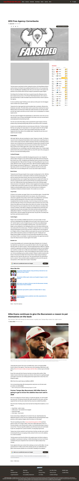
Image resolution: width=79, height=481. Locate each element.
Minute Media (9, 477)
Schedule (32, 1)
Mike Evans (16, 460)
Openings (25, 470)
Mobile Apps (65, 470)
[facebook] (70, 1)
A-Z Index (41, 474)
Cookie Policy (65, 472)
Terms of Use (53, 472)
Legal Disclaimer (14, 474)
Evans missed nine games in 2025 (33, 422)
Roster (42, 1)
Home (12, 303)
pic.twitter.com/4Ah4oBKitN (17, 386)
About (12, 470)
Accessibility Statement (28, 474)
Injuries (46, 1)
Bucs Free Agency (18, 303)
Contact (40, 470)
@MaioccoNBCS (30, 381)
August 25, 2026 (32, 387)
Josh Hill (12, 23)
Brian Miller (12, 321)
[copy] (17, 26)
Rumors (27, 1)
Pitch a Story (26, 472)
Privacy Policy (42, 472)
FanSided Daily (14, 472)
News (23, 1)
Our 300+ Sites (53, 470)
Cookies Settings (54, 474)
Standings (37, 1)
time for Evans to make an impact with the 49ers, (26, 369)
